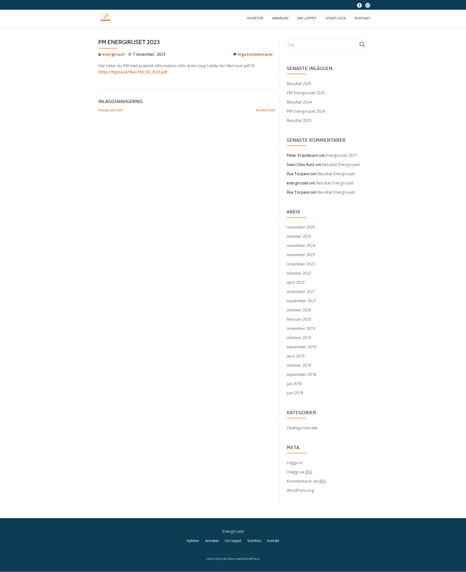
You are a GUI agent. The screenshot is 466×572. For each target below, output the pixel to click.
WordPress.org (300, 490)
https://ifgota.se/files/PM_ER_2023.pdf (132, 72)
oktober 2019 (299, 337)
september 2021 (301, 300)
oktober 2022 (299, 273)
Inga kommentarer (255, 54)
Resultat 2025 (299, 83)
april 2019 (296, 356)
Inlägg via (299, 472)
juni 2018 (295, 393)
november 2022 (301, 264)
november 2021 (301, 291)
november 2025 (301, 227)
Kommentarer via (306, 481)
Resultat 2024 (299, 102)
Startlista (336, 18)
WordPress (251, 558)
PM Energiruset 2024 (306, 111)
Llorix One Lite (217, 558)
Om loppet (307, 18)
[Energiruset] (106, 18)
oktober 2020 (299, 310)
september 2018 (301, 374)
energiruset (113, 54)
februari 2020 (299, 319)
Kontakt (362, 18)
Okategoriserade (302, 427)
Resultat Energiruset (341, 164)
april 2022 (296, 282)
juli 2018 (294, 383)
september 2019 (301, 347)
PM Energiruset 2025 (306, 92)
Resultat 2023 (265, 110)
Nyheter (255, 18)
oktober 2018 (299, 365)
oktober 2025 (299, 236)
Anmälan (280, 18)
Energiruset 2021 (341, 155)
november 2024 (301, 245)
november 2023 (301, 254)
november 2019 (301, 328)
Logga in (295, 462)
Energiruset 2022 (110, 110)
